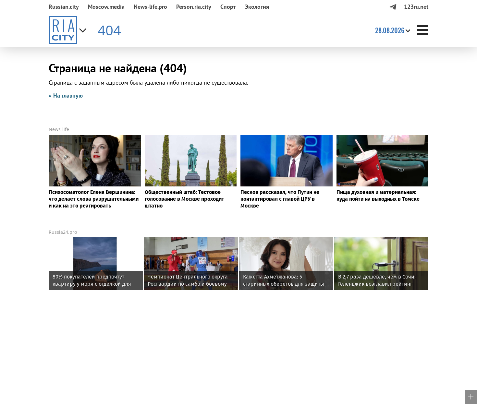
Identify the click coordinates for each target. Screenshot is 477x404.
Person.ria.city (193, 6)
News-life (59, 129)
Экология (257, 6)
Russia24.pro (63, 232)
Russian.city (64, 6)
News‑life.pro (150, 6)
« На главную (66, 95)
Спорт (228, 6)
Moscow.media (106, 6)
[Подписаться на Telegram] (392, 6)
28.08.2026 (389, 30)
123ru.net (416, 6)
